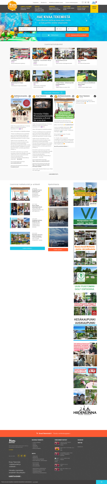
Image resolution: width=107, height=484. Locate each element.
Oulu (67, 449)
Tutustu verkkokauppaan (71, 2)
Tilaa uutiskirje (36, 464)
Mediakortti (44, 2)
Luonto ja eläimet (36, 442)
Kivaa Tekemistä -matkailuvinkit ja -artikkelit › (15, 464)
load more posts (53, 174)
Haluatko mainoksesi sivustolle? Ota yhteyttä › (17, 471)
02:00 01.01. (80, 446)
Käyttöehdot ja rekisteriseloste (39, 472)
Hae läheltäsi (30, 35)
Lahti (64, 465)
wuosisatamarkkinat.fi (16, 163)
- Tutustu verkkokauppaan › (55, 433)
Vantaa (65, 444)
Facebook (80, 440)
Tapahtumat (35, 446)
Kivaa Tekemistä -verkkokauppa (40, 460)
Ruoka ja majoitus (37, 448)
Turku (65, 469)
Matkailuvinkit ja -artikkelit (78, 35)
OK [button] (101, 482)
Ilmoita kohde (36, 463)
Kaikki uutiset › (58, 249)
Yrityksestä (35, 2)
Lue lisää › (11, 449)
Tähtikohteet (54, 35)
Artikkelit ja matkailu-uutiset (56, 2)
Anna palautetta (36, 465)
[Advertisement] (53, 424)
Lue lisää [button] (35, 482)
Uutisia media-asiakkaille (38, 459)
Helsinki (65, 459)
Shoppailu (35, 445)
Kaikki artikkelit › (27, 248)
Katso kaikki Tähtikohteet (52, 93)
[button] (20, 131)
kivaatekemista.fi (15, 167)
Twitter (80, 442)
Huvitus (34, 444)
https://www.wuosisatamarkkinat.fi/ (41, 161)
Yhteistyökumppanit (37, 471)
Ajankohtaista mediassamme (39, 468)
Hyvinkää (66, 454)
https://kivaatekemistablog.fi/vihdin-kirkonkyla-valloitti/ (41, 165)
